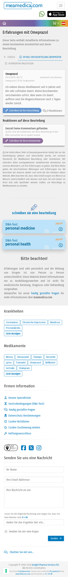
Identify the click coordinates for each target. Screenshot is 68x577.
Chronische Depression (34, 322)
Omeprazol (35, 362)
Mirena (9, 357)
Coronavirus (12, 322)
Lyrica (9, 362)
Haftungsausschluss (19, 433)
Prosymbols (55, 571)
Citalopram (24, 368)
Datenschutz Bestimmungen (24, 415)
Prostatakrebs (13, 328)
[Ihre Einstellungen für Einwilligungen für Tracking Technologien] (6, 571)
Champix (37, 357)
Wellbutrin (50, 362)
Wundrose (55, 322)
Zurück (11, 57)
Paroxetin (50, 357)
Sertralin (10, 368)
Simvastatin (23, 357)
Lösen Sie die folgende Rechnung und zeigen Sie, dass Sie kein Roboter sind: (32, 516)
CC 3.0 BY (48, 574)
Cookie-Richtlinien (18, 421)
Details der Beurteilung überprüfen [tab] (41, 57)
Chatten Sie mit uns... (21, 552)
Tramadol (20, 362)
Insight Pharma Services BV (45, 564)
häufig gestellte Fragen (45, 293)
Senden (54, 538)
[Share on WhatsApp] (42, 14)
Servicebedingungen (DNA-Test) (26, 403)
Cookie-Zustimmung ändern (24, 427)
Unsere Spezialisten (19, 397)
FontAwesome (24, 571)
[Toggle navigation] (61, 5)
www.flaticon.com (23, 574)
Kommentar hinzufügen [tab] (20, 63)
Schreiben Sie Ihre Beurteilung (24, 110)
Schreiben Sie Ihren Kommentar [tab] (24, 140)
